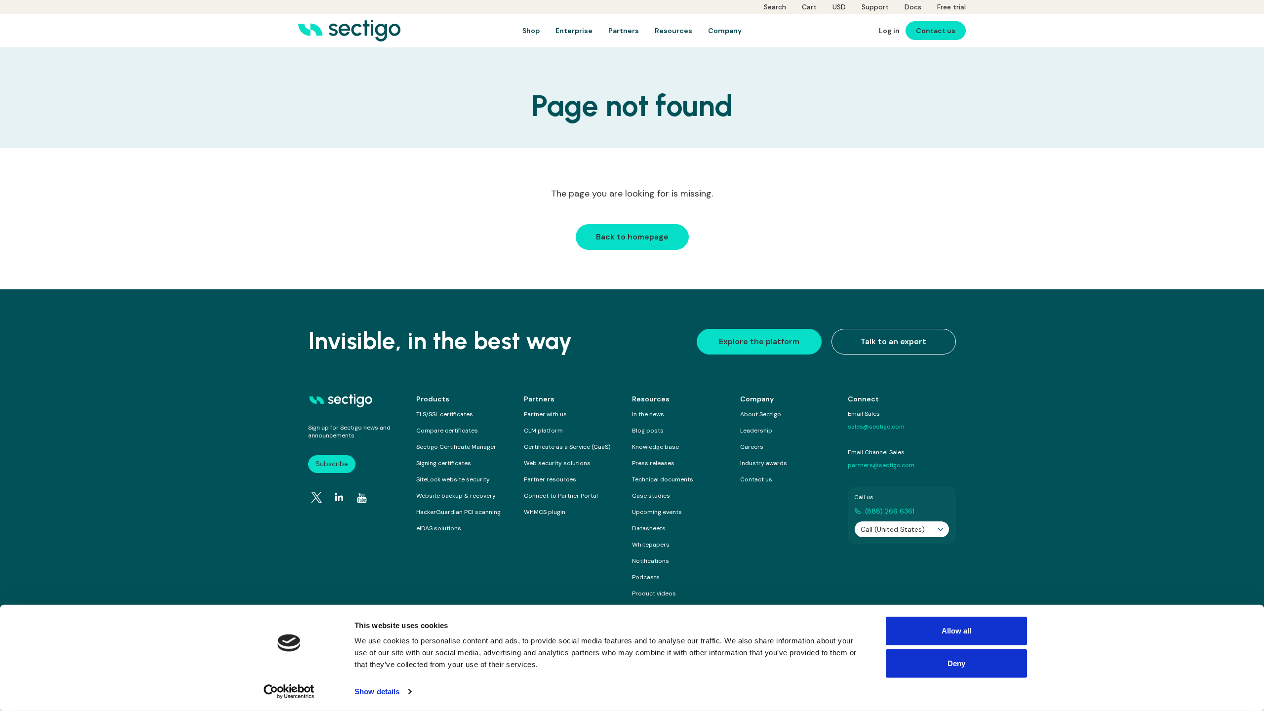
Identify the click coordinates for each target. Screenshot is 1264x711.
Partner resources (550, 479)
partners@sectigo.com (881, 465)
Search (775, 6)
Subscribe (332, 463)
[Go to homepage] (349, 30)
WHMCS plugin (544, 512)
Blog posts (648, 430)
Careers (751, 447)
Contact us (756, 479)
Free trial (951, 6)
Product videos (654, 593)
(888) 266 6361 (889, 511)
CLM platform (543, 430)
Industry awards (763, 463)
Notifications (650, 561)
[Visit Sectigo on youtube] (362, 497)
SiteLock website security (453, 479)
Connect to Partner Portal (561, 496)
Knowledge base (655, 447)
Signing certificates (443, 463)
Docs (913, 6)
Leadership (756, 430)
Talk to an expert (893, 341)
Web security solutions (557, 463)
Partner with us (545, 414)
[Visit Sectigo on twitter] (316, 497)
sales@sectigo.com (876, 427)
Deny (956, 663)
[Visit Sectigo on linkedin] (339, 497)
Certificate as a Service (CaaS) (567, 447)
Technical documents (662, 479)
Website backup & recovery (456, 496)
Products (432, 399)
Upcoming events (657, 512)
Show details (377, 691)
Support (875, 6)
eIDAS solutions (438, 528)
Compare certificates (447, 430)
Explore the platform (759, 341)
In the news (648, 414)
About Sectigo (760, 414)
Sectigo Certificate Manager (456, 447)
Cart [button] (809, 6)
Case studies (651, 496)
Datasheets (649, 528)
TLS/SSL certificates (444, 414)
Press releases (653, 463)
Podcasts (646, 577)
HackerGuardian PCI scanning (458, 512)
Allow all (957, 631)
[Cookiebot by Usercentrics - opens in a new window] (289, 691)
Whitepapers (651, 545)
